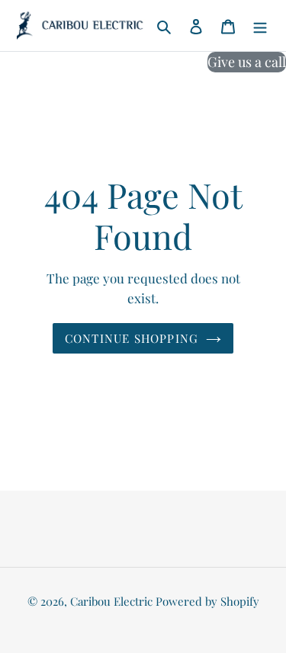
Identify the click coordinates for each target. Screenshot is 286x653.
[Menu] (260, 25)
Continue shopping (132, 338)
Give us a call (246, 62)
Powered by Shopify (207, 601)
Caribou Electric (111, 601)
